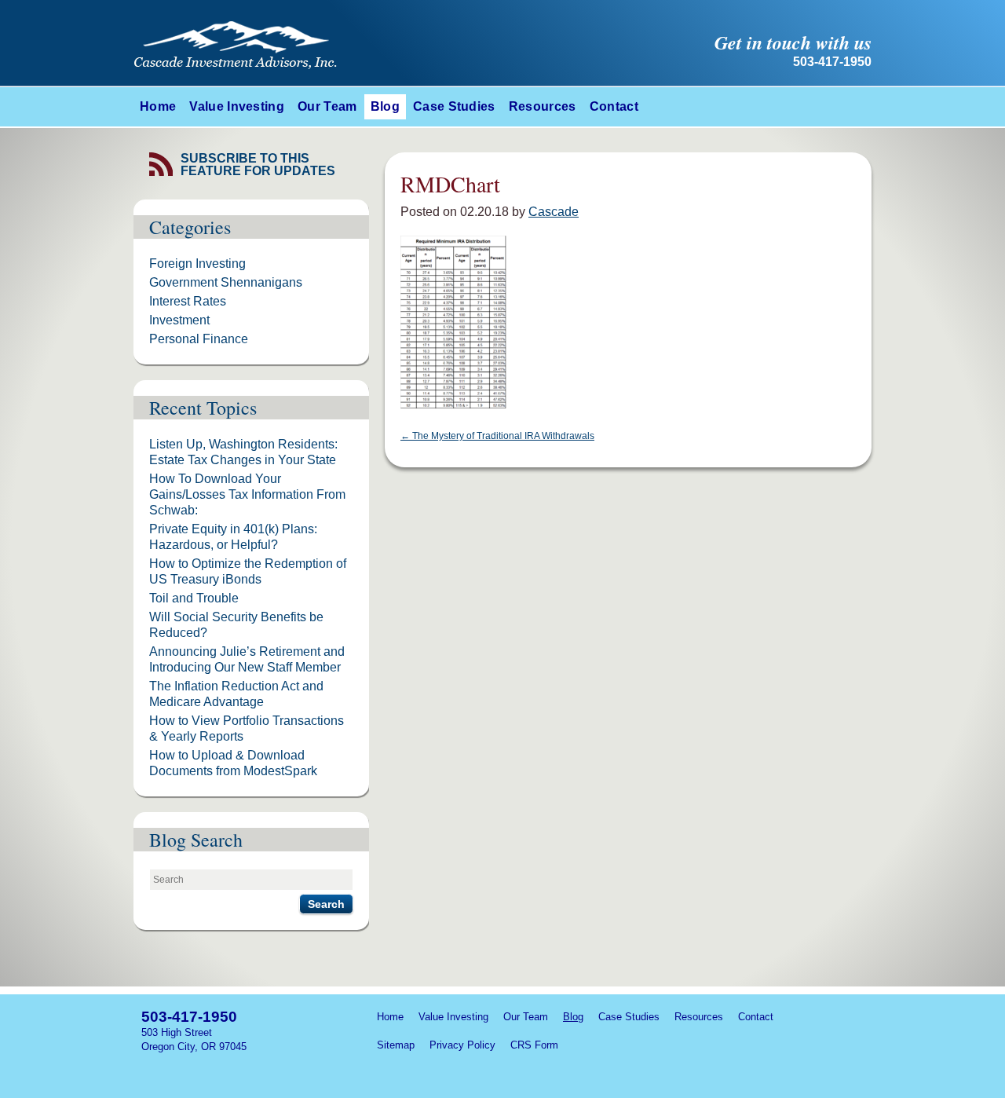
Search (326, 904)
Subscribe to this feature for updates (258, 165)
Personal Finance (198, 339)
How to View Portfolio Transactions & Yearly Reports (246, 728)
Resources (542, 106)
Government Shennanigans (225, 282)
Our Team (327, 106)
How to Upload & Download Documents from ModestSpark (233, 763)
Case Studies (454, 106)
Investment (179, 320)
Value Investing (236, 106)
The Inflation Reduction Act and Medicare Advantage (236, 693)
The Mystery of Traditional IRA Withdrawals (497, 435)
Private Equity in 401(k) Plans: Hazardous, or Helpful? (233, 536)
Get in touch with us (793, 42)
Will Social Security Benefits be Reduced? (236, 624)
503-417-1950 (189, 1016)
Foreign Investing (197, 263)
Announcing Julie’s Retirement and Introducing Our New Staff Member (247, 659)
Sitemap (396, 1045)
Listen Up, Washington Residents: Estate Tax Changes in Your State (243, 452)
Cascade (553, 211)
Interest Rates (187, 301)
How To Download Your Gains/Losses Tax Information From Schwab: (247, 494)
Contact (614, 106)
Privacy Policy (462, 1045)
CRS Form (534, 1045)
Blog (385, 106)
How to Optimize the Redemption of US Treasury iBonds (247, 571)
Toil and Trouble (194, 598)
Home (158, 106)
